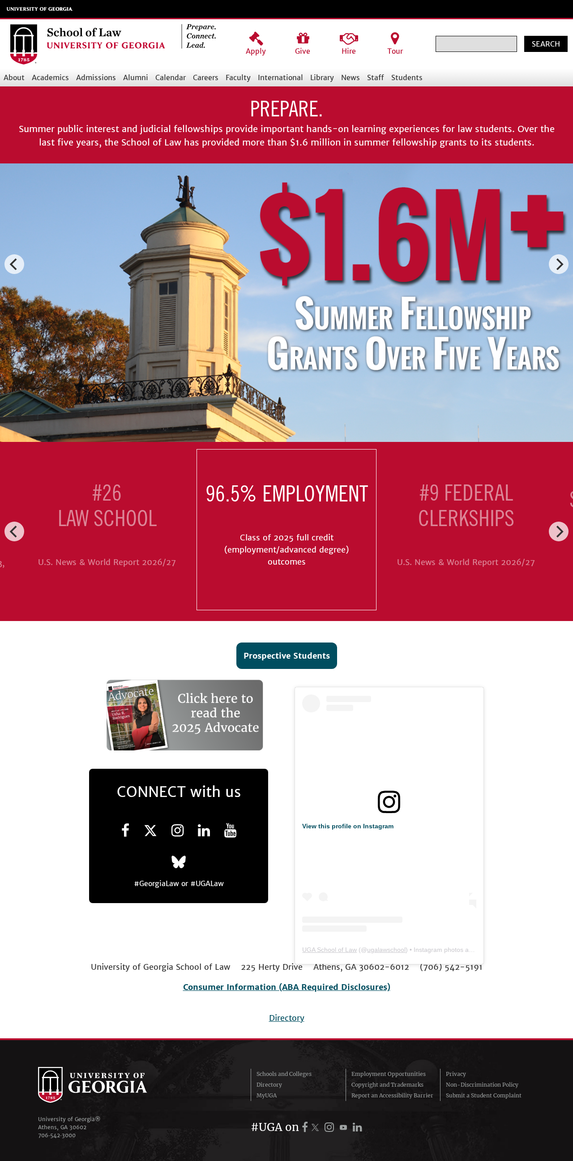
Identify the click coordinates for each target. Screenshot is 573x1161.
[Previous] (14, 264)
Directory (286, 1018)
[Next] (559, 264)
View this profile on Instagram (347, 826)
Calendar (170, 77)
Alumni (135, 77)
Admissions (96, 77)
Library (322, 77)
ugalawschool (386, 949)
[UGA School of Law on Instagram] (177, 830)
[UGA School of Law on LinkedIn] (204, 830)
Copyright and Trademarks (387, 1084)
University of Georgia (40, 9)
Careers (205, 77)
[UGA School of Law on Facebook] (125, 830)
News (350, 77)
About (14, 77)
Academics (50, 77)
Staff (375, 77)
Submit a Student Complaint (484, 1095)
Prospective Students (287, 656)
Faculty (238, 77)
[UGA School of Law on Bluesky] (178, 861)
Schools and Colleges (284, 1074)
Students (407, 77)
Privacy (456, 1074)
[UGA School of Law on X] (150, 830)
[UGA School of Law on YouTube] (230, 830)
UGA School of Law (329, 949)
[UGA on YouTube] (345, 1127)
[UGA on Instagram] (330, 1127)
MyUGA (267, 1095)
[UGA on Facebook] (306, 1127)
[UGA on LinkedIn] (357, 1127)
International (280, 77)
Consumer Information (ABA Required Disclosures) (286, 987)
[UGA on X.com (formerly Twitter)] (316, 1127)
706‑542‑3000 (57, 1135)
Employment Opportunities (388, 1074)
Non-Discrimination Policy (482, 1084)
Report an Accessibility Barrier (392, 1095)
